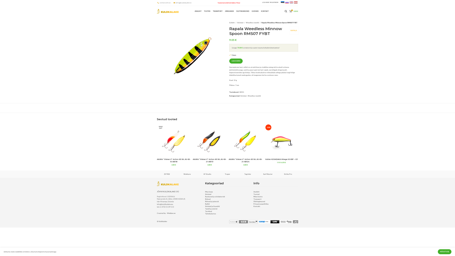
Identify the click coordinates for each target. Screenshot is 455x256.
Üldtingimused (259, 201)
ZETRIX (167, 174)
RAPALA (294, 30)
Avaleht (256, 192)
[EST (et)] (282, 2)
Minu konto (258, 197)
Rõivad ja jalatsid (212, 201)
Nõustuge (444, 252)
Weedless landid (252, 23)
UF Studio (207, 174)
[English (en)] (291, 2)
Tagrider (247, 174)
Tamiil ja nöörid (211, 209)
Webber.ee (171, 213)
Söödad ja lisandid (212, 206)
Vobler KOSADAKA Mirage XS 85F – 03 (281, 159)
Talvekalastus (210, 214)
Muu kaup (209, 192)
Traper (227, 174)
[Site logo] (168, 11)
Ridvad (208, 199)
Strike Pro (288, 174)
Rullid (207, 204)
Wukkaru (187, 174)
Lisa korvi (236, 61)
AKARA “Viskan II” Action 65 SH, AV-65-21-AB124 (245, 160)
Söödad (240, 23)
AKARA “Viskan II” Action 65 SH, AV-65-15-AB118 (173, 160)
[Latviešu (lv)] (296, 2)
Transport (257, 199)
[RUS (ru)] (287, 2)
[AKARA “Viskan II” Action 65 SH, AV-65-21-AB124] (245, 140)
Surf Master (268, 174)
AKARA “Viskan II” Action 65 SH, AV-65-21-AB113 (209, 160)
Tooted (256, 194)
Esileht (232, 23)
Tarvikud (208, 211)
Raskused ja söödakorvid (215, 197)
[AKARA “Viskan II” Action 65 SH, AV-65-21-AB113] (209, 140)
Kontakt (256, 206)
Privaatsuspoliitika (260, 204)
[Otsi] (286, 11)
